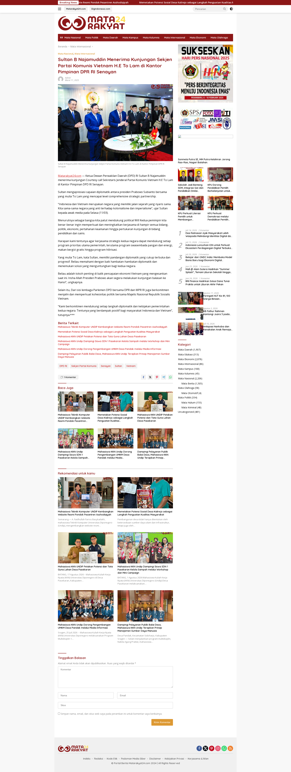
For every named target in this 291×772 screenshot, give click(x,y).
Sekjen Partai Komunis (83, 366)
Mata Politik (91, 37)
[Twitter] (205, 749)
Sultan (118, 366)
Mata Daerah (110, 37)
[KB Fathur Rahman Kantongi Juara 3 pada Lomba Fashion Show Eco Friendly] (190, 313)
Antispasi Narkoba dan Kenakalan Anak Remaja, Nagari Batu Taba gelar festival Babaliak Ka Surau (217, 328)
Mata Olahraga (219, 37)
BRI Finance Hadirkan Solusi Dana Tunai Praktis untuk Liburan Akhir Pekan (208, 283)
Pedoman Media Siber (133, 758)
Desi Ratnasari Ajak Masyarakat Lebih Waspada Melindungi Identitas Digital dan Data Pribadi (209, 234)
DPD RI (63, 366)
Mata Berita (187, 383)
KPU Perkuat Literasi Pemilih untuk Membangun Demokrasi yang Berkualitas (189, 216)
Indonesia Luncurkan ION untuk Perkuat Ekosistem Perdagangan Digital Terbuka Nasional (208, 247)
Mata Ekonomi (198, 37)
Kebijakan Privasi (174, 758)
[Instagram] (218, 749)
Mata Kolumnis (151, 37)
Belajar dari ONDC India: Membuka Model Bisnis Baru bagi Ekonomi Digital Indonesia (209, 259)
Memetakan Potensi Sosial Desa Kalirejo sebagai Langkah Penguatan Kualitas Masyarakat (152, 2)
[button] (224, 8)
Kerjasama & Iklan (198, 758)
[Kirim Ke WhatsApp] (170, 377)
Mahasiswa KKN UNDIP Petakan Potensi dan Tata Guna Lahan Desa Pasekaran (102, 336)
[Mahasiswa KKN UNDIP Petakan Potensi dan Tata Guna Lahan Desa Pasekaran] (155, 401)
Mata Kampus (130, 37)
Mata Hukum (188, 402)
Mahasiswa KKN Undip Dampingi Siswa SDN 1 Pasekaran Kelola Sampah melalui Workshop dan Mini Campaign (114, 343)
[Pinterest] (211, 749)
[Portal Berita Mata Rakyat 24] (91, 23)
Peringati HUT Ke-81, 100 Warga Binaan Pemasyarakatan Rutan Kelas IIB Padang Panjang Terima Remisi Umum (217, 297)
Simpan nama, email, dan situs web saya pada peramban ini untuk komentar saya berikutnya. (111, 713)
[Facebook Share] (143, 377)
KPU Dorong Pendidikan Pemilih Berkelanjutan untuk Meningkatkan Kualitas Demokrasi (220, 187)
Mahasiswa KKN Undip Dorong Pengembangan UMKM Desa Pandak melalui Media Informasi (109, 348)
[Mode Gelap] (231, 9)
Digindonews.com (100, 8)
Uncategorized (186, 411)
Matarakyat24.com (76, 8)
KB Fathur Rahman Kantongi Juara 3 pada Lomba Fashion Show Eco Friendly (217, 313)
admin (68, 77)
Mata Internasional (174, 37)
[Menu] (60, 9)
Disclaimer (155, 758)
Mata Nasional (65, 53)
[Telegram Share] (163, 377)
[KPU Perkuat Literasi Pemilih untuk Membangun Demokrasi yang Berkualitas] (190, 203)
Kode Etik (112, 758)
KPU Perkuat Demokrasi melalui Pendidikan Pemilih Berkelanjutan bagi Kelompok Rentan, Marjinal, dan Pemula (219, 216)
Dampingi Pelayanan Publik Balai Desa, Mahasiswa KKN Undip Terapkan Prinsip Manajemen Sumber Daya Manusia (114, 355)
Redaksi (98, 758)
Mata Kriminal (189, 407)
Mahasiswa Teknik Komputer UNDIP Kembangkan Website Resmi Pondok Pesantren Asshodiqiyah (112, 326)
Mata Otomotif (189, 393)
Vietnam (131, 366)
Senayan (106, 366)
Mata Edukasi (185, 354)
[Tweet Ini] (150, 377)
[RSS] (230, 749)
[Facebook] (199, 749)
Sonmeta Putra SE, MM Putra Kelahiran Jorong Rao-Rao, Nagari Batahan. (204, 161)
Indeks (86, 758)
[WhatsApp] (224, 749)
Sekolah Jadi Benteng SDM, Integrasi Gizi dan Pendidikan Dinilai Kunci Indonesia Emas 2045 (190, 187)
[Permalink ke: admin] (60, 78)
